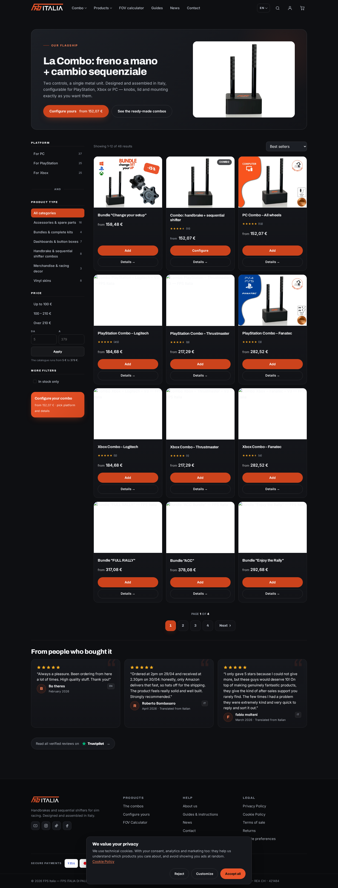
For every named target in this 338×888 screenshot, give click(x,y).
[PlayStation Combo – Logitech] (128, 300)
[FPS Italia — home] (47, 7)
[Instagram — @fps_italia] (46, 825)
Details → (128, 262)
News (175, 8)
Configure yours (76, 111)
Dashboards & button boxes (58, 241)
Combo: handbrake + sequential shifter (197, 217)
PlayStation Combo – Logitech (123, 333)
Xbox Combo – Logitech (118, 447)
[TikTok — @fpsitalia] (56, 825)
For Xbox (58, 173)
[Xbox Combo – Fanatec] (272, 413)
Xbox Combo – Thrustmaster (194, 447)
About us (190, 806)
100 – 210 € (42, 313)
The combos (133, 806)
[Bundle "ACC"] (200, 527)
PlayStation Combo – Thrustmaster (199, 333)
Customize (204, 874)
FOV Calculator (135, 822)
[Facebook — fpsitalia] (67, 825)
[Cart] (302, 8)
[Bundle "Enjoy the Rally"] (272, 527)
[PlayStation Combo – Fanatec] (272, 300)
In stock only (48, 381)
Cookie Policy (254, 814)
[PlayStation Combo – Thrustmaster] (200, 300)
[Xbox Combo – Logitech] (128, 413)
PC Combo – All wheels (261, 215)
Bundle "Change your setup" (122, 215)
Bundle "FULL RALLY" (116, 560)
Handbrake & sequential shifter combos (58, 253)
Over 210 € (42, 323)
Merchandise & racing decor (58, 268)
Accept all (233, 874)
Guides (157, 8)
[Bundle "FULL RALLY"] (128, 527)
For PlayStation (58, 163)
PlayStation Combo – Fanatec (267, 333)
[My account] (290, 8)
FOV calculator (131, 8)
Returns (249, 830)
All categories (45, 213)
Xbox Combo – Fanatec (261, 447)
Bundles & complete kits (58, 232)
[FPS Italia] (45, 799)
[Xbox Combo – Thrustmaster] (200, 414)
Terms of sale (254, 822)
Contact (193, 8)
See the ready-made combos (142, 111)
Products (101, 8)
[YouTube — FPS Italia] (35, 825)
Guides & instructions (200, 814)
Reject (179, 874)
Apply (57, 351)
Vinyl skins (58, 281)
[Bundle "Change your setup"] (128, 182)
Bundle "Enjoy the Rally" (263, 560)
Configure (200, 250)
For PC (58, 154)
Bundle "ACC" (182, 560)
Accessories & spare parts (58, 222)
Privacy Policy (254, 806)
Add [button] (128, 250)
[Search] (277, 8)
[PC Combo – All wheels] (272, 182)
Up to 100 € (43, 304)
